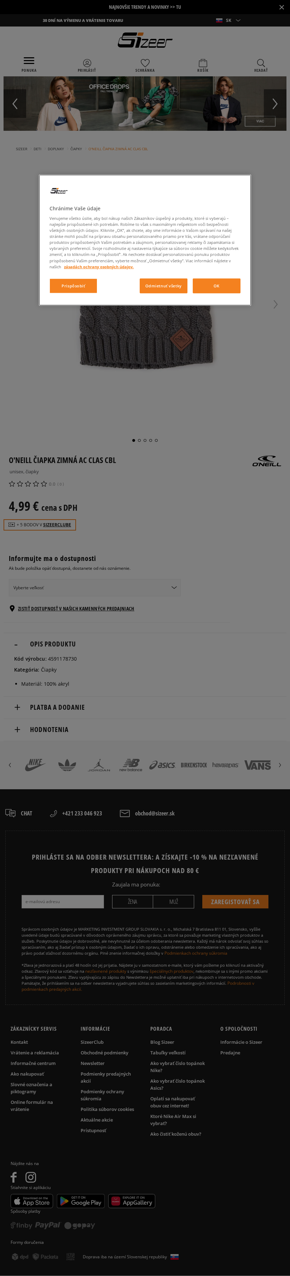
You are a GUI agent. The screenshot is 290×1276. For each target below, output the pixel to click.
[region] (145, 239)
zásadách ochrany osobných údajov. (99, 266)
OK (217, 285)
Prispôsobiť (73, 285)
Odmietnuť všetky (163, 285)
